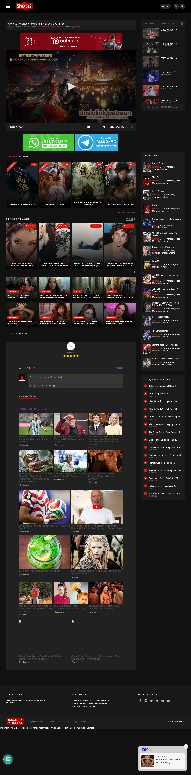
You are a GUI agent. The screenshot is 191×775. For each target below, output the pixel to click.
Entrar (165, 6)
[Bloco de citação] (54, 386)
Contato (90, 728)
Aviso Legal (56, 728)
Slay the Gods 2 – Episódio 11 (163, 409)
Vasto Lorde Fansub (99, 701)
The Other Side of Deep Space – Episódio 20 (165, 424)
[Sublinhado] (38, 386)
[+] (62, 386)
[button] (119, 212)
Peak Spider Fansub (98, 704)
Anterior (81, 127)
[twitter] (151, 700)
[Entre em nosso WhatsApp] (48, 143)
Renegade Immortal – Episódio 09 (165, 455)
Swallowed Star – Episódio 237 (163, 478)
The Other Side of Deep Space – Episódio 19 (165, 432)
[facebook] (140, 700)
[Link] (58, 386)
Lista (88, 127)
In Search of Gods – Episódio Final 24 (165, 447)
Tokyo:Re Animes (80, 701)
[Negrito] (30, 386)
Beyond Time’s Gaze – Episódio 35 (165, 470)
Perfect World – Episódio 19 (162, 463)
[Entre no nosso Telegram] (96, 143)
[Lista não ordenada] (50, 386)
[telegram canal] (157, 700)
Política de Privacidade (74, 728)
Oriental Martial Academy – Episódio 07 (165, 417)
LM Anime (76, 707)
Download (118, 127)
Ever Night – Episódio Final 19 (163, 440)
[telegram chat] (162, 700)
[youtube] (168, 700)
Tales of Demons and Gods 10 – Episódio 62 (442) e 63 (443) (165, 386)
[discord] (145, 700)
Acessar (119, 368)
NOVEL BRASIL (89, 707)
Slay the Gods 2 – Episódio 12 (163, 401)
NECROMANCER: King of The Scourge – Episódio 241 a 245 (165, 493)
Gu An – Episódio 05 (158, 393)
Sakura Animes (79, 704)
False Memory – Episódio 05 (162, 486)
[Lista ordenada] (46, 386)
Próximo (96, 127)
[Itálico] (34, 386)
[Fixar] (42, 386)
